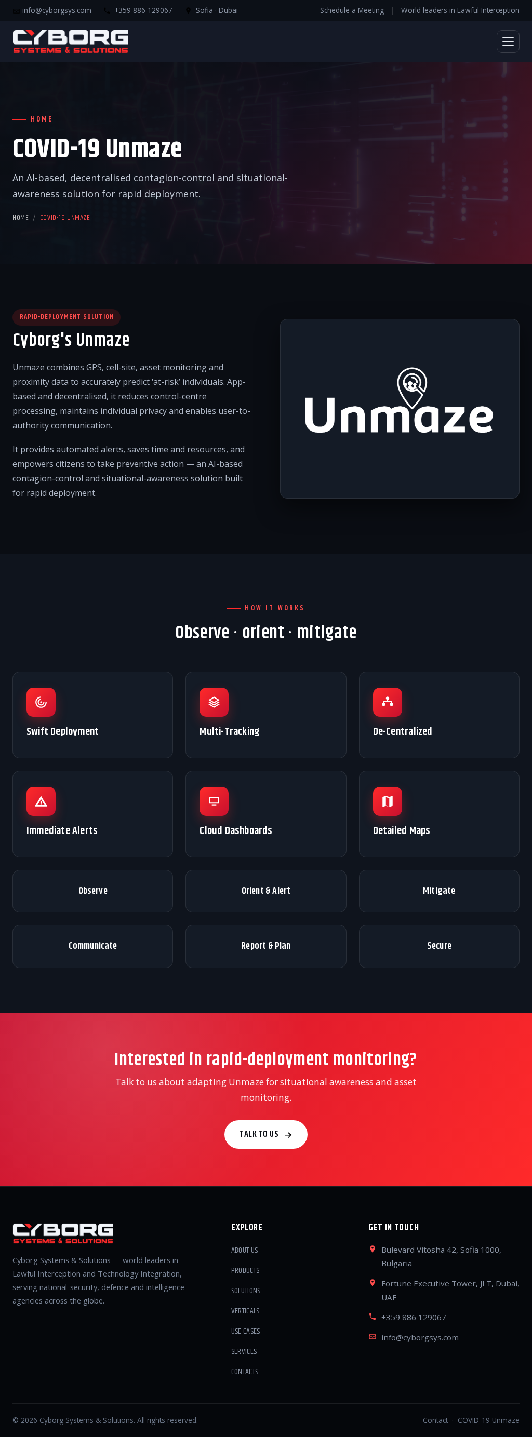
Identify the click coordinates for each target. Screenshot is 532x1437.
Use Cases (245, 1331)
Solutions (246, 1291)
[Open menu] (508, 41)
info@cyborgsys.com (55, 10)
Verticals (245, 1311)
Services (244, 1352)
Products (245, 1271)
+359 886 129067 (413, 1317)
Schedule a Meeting (352, 10)
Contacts (245, 1372)
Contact (435, 1420)
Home (20, 217)
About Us (244, 1250)
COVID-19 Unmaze (489, 1420)
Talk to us (259, 1134)
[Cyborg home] (70, 41)
